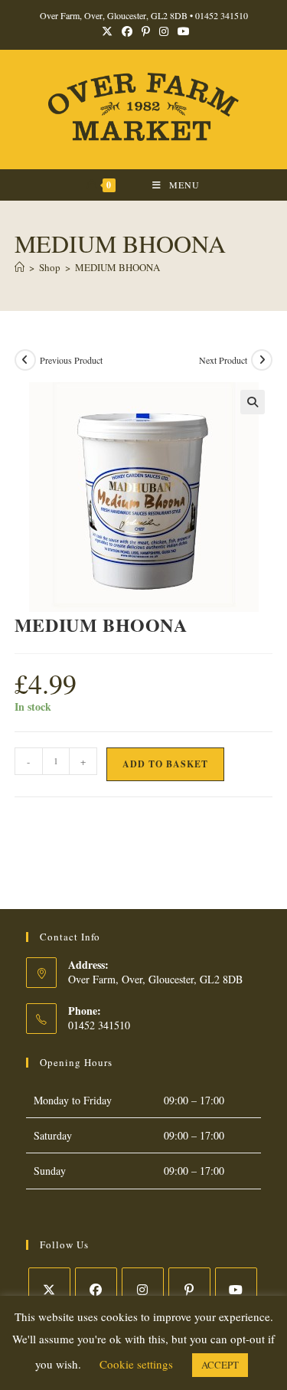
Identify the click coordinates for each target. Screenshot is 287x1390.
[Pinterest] (189, 1288)
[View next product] (261, 360)
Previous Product (71, 360)
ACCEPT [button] (220, 1365)
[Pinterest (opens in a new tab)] (146, 31)
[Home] (19, 267)
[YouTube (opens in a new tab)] (181, 31)
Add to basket (165, 763)
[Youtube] (236, 1288)
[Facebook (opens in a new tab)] (127, 31)
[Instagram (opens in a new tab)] (164, 31)
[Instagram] (143, 1288)
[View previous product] (25, 360)
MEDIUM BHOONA (117, 267)
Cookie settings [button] (136, 1364)
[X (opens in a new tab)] (107, 31)
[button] (252, 402)
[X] (49, 1288)
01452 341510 (221, 15)
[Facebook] (96, 1288)
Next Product (223, 360)
